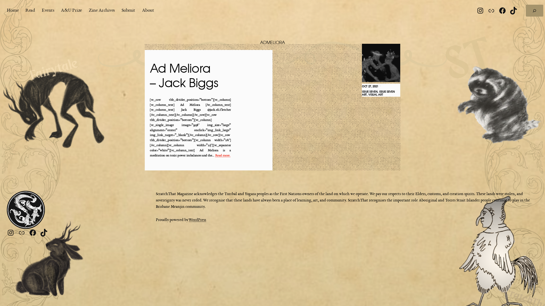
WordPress (197, 220)
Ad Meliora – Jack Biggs (184, 76)
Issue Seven (369, 91)
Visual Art (375, 94)
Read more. (223, 155)
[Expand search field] (534, 11)
